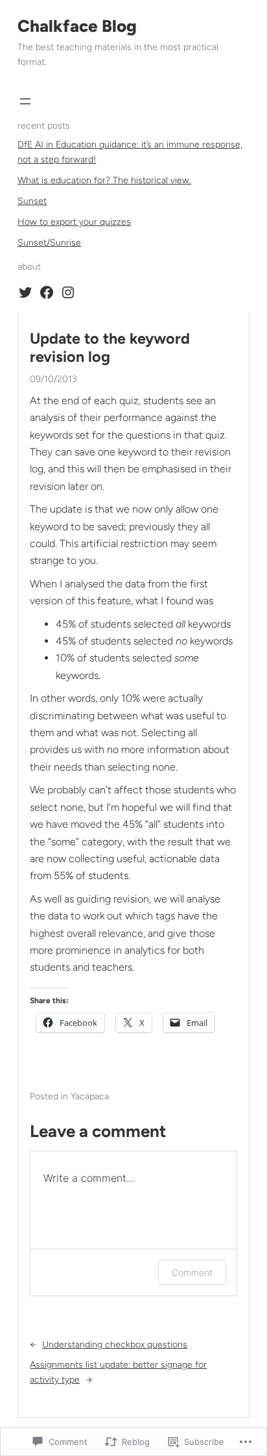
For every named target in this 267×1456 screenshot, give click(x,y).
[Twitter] (25, 292)
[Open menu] (25, 101)
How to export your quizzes (74, 221)
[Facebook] (46, 292)
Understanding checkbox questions (114, 1344)
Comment (192, 1272)
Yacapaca (90, 1096)
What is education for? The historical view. (104, 180)
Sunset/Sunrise (49, 242)
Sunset (32, 201)
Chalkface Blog (77, 26)
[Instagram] (68, 292)
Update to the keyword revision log (110, 348)
